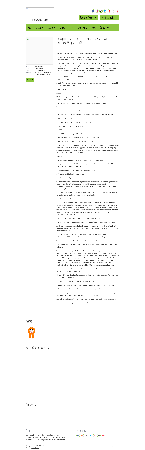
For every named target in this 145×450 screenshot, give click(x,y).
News (94, 27)
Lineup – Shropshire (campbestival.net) (75, 73)
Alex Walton (35, 448)
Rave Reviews (82, 27)
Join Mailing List (108, 17)
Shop (71, 27)
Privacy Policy (115, 447)
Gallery (62, 27)
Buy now (29, 79)
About (38, 27)
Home (30, 27)
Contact (103, 27)
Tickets (50, 27)
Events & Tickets (86, 17)
